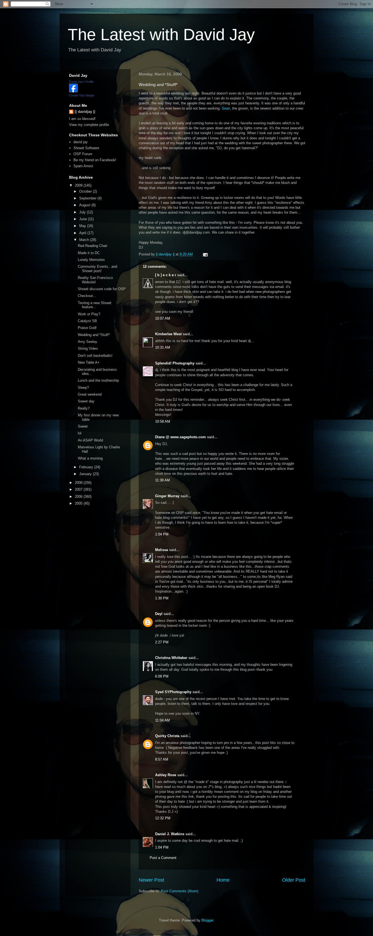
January (86, 474)
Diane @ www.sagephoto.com (180, 437)
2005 (79, 503)
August (85, 205)
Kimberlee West (168, 334)
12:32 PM (162, 818)
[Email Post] (205, 254)
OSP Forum (82, 154)
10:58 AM (162, 421)
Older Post (293, 880)
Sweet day (86, 401)
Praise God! (87, 328)
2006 (79, 497)
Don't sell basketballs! (95, 356)
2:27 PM (161, 642)
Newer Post (151, 880)
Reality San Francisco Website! (95, 280)
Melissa (161, 550)
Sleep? (83, 387)
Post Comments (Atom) (179, 891)
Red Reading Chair (92, 246)
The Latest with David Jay (161, 34)
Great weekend (90, 394)
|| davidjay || (85, 112)
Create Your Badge (81, 95)
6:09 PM (161, 676)
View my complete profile (89, 125)
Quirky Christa (167, 736)
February (86, 467)
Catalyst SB (87, 321)
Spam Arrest (83, 166)
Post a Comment (163, 858)
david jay (80, 142)
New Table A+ (89, 362)
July (83, 212)
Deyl (158, 614)
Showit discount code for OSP (102, 289)
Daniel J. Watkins (169, 834)
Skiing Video (88, 348)
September (88, 198)
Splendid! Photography (174, 363)
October (86, 191)
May (83, 226)
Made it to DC (89, 253)
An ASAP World (90, 440)
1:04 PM (161, 534)
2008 (79, 483)
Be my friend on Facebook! (94, 160)
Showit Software (86, 148)
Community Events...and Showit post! (97, 268)
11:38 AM (162, 480)
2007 (79, 489)
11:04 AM (162, 720)
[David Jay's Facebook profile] (73, 91)
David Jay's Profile (81, 81)
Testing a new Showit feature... (94, 305)
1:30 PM (161, 598)
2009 (79, 185)
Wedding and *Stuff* (94, 335)
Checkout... (87, 296)
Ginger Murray (167, 496)
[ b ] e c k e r (165, 275)
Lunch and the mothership (98, 380)
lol (79, 433)
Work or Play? (89, 314)
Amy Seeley (87, 342)
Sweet (83, 426)
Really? (84, 408)
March (84, 240)
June (83, 219)
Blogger (207, 920)
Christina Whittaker (171, 658)
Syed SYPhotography (173, 692)
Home (223, 880)
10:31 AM (162, 347)
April (83, 233)
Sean (226, 108)
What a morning (90, 458)
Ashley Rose (165, 775)
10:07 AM (162, 318)
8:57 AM (161, 759)
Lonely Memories (91, 260)
